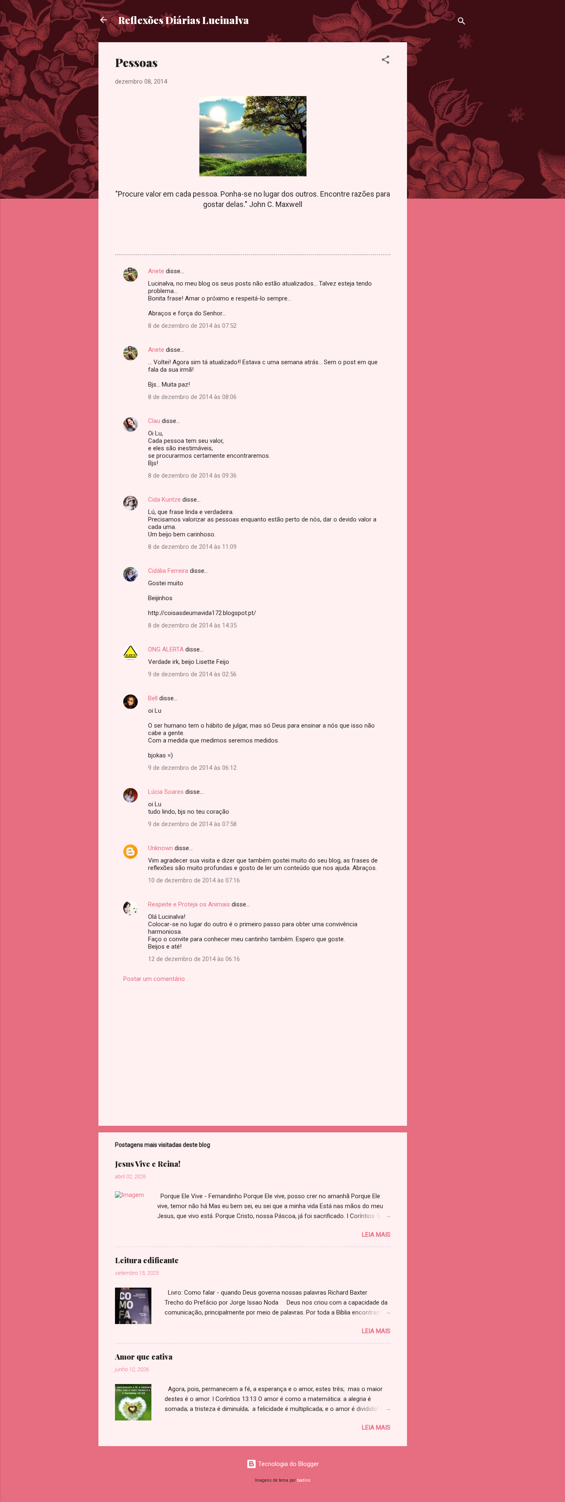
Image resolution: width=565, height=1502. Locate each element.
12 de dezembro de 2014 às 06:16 (194, 959)
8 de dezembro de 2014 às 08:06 (192, 397)
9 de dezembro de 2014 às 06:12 (192, 767)
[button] (385, 61)
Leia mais (376, 1234)
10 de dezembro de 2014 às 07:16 (194, 880)
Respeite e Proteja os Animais (189, 904)
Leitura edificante (147, 1260)
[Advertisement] (440, 166)
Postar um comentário (154, 979)
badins (304, 1480)
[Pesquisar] (462, 22)
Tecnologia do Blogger (287, 1464)
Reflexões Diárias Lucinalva (183, 19)
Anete (156, 271)
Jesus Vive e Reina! (147, 1164)
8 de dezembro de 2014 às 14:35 (192, 625)
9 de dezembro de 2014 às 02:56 (192, 674)
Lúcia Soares (166, 791)
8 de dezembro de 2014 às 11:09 (192, 546)
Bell (153, 698)
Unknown (160, 848)
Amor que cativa (143, 1357)
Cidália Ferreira (168, 570)
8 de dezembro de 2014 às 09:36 (192, 475)
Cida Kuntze (164, 499)
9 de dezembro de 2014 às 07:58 (192, 824)
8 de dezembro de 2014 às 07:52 (192, 325)
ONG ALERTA (166, 649)
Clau (154, 421)
